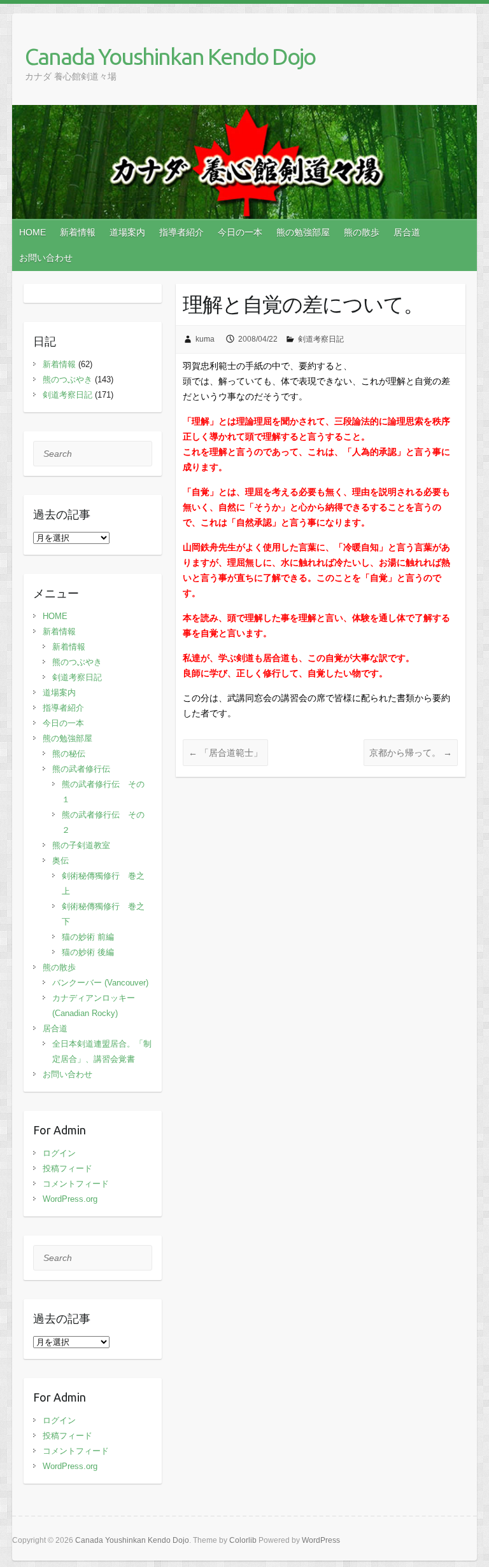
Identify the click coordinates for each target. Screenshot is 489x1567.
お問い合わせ (46, 258)
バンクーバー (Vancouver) (100, 982)
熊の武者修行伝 (81, 769)
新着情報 (78, 232)
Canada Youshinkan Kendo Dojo (170, 56)
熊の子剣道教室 (81, 845)
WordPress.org (70, 1199)
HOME (32, 232)
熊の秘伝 (68, 753)
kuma (205, 339)
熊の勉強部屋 (303, 232)
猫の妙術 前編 (88, 937)
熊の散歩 (361, 232)
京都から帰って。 (410, 753)
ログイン (59, 1153)
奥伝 (60, 860)
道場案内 (127, 232)
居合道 (406, 232)
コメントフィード (76, 1183)
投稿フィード (67, 1168)
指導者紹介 (181, 232)
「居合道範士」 (225, 753)
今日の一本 (240, 232)
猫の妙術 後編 (88, 952)
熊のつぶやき (67, 379)
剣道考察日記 (321, 339)
